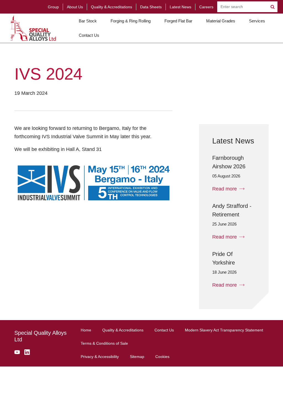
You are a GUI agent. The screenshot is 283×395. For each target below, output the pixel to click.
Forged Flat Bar (178, 21)
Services (257, 21)
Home (86, 330)
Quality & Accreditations (111, 7)
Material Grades (220, 21)
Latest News (180, 7)
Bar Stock (88, 21)
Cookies (162, 356)
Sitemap (137, 356)
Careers (206, 7)
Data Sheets (151, 7)
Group (53, 7)
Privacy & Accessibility (100, 356)
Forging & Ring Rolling (131, 21)
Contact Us (89, 35)
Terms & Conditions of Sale (104, 343)
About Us (75, 7)
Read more (224, 189)
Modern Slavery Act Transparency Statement (224, 330)
